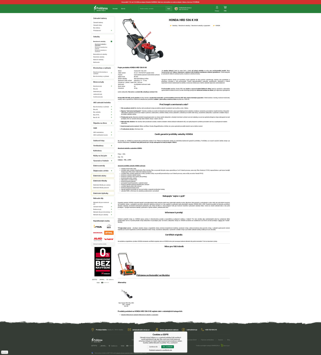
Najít (168, 8)
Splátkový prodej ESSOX (189, 340)
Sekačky (174, 25)
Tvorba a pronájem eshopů (203, 345)
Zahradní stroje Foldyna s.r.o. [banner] (101, 8)
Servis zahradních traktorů (169, 330)
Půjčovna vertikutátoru (207, 340)
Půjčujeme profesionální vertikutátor (153, 275)
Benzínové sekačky (184, 25)
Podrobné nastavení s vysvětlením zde (160, 350)
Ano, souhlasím (168, 346)
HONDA (218, 25)
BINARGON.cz (216, 345)
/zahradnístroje (191, 330)
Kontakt (115, 8)
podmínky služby (138, 353)
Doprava (220, 340)
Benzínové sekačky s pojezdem (201, 25)
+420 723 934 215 (183, 9)
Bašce (220, 220)
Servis (123, 8)
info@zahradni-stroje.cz (185, 7)
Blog (228, 340)
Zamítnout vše (153, 346)
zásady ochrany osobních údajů (124, 353)
